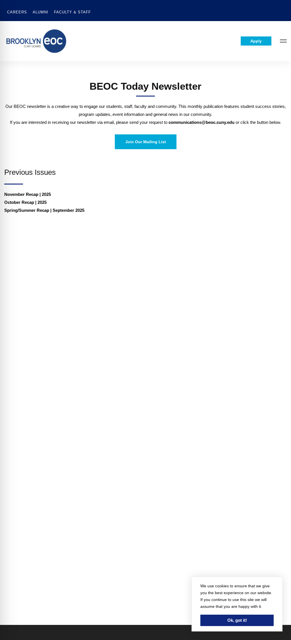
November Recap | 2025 (28, 194)
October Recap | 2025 (26, 202)
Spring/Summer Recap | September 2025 (44, 210)
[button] (145, 141)
